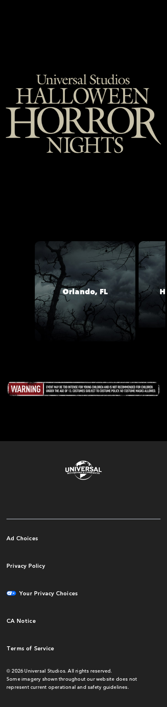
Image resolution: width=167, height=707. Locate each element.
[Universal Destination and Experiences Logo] (83, 471)
